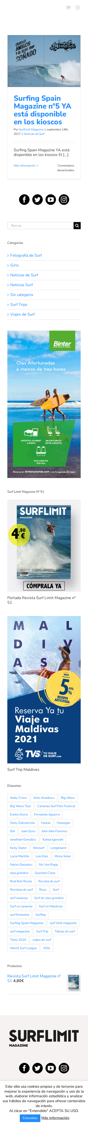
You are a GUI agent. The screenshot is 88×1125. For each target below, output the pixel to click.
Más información (24, 166)
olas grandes (19, 873)
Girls (14, 265)
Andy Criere (18, 798)
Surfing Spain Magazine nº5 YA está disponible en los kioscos (44, 48)
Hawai (45, 823)
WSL (46, 948)
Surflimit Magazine (31, 129)
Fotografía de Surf (26, 255)
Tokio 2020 (18, 940)
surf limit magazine (63, 923)
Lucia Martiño (19, 856)
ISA (12, 831)
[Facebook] (24, 199)
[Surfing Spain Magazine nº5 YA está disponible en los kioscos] (44, 61)
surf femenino (19, 915)
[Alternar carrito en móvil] (68, 7)
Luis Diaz (41, 856)
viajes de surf (42, 940)
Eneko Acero (19, 814)
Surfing (40, 915)
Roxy (42, 889)
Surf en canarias (21, 906)
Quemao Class (45, 873)
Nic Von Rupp (48, 864)
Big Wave (68, 798)
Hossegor (63, 823)
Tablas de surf (65, 931)
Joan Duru (28, 831)
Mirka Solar (63, 856)
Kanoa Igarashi (53, 839)
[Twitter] (37, 199)
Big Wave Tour (20, 806)
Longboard (58, 848)
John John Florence (54, 831)
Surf (56, 889)
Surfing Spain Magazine (27, 923)
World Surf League (23, 948)
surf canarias (19, 898)
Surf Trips (18, 304)
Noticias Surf (21, 285)
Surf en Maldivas (51, 906)
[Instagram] (64, 199)
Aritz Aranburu (44, 798)
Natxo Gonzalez (21, 864)
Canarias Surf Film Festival (56, 806)
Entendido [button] (30, 1118)
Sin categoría (21, 295)
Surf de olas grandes (49, 898)
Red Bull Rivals (21, 881)
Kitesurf (38, 848)
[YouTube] (50, 199)
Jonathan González (23, 839)
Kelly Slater (18, 848)
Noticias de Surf (44, 78)
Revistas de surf (21, 889)
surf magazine (20, 931)
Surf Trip (42, 931)
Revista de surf (49, 881)
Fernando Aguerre (47, 814)
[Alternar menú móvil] (78, 7)
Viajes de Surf (22, 314)
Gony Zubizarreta (22, 823)
